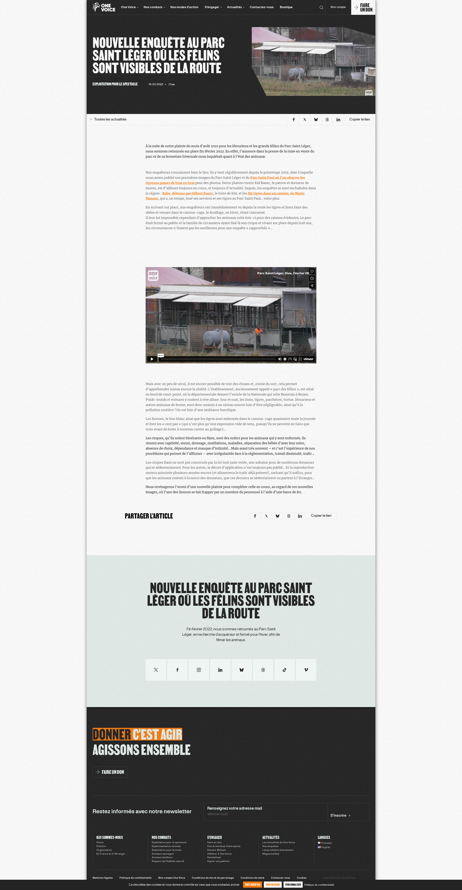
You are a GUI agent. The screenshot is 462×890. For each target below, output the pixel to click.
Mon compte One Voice (171, 878)
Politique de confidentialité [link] (319, 884)
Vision (100, 843)
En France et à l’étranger (110, 854)
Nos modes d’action (184, 7)
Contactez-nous (262, 7)
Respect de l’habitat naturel (168, 861)
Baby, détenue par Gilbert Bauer (187, 193)
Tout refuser (273, 884)
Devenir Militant (216, 850)
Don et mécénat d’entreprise (223, 846)
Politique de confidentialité (135, 878)
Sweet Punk (349, 878)
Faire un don (214, 843)
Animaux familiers (162, 858)
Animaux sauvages (163, 854)
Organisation (104, 850)
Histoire (101, 846)
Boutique (286, 7)
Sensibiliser (214, 858)
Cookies (301, 878)
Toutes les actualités (110, 119)
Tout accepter (252, 884)
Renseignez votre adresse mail (234, 808)
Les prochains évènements (277, 850)
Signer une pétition (218, 861)
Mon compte (338, 7)
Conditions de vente (252, 878)
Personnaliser (293, 884)
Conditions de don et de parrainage (213, 878)
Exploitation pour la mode (166, 850)
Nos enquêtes (270, 846)
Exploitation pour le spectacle (169, 843)
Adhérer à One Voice (219, 854)
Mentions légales (103, 878)
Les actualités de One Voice (278, 843)
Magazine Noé (270, 854)
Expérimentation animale (166, 846)
